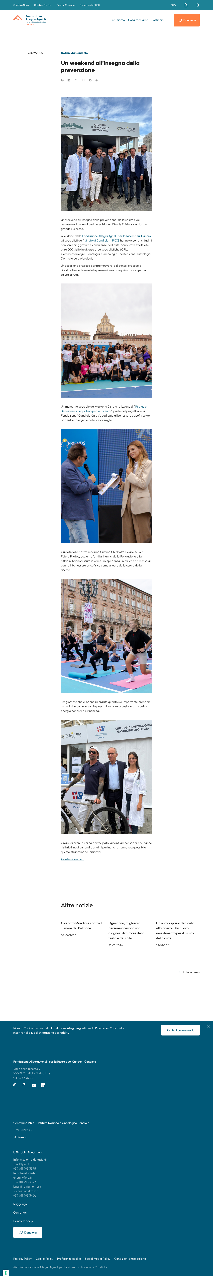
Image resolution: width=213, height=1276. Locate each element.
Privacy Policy (22, 1259)
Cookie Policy (44, 1259)
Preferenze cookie (69, 1259)
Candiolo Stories (42, 4)
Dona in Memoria (66, 4)
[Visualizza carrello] (186, 4)
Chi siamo (118, 20)
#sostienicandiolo (72, 859)
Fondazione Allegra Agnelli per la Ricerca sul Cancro (116, 236)
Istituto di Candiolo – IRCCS (101, 240)
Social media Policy (97, 1259)
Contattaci (20, 1212)
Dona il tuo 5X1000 (90, 4)
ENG (173, 5)
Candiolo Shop (23, 1221)
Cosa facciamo (138, 20)
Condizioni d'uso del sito (130, 1259)
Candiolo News (21, 4)
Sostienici (157, 20)
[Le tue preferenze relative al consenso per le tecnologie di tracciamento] (6, 1273)
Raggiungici (20, 1204)
